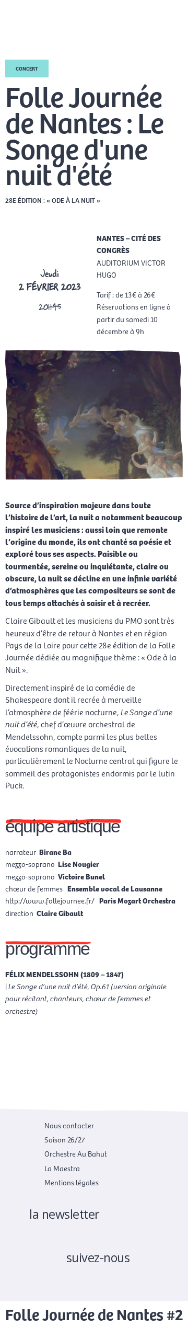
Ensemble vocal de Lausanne (114, 888)
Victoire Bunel (81, 876)
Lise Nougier (78, 864)
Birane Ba (55, 851)
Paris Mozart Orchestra (136, 900)
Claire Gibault (60, 913)
